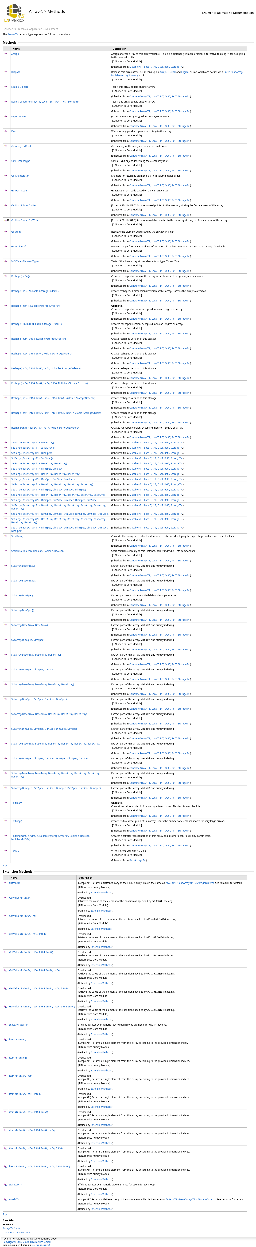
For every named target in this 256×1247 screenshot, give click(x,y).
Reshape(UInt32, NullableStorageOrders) (36, 324)
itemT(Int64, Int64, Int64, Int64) (28, 1112)
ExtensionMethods (101, 892)
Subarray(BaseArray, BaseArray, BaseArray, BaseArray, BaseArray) (49, 714)
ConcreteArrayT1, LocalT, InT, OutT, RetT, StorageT (159, 96)
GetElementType (20, 161)
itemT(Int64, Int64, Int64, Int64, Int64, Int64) (36, 1148)
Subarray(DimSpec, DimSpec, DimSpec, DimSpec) (39, 699)
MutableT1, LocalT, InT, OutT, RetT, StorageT (155, 66)
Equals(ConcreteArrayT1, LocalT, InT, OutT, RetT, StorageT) (45, 101)
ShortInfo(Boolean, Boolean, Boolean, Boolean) (37, 551)
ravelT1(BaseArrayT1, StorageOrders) (190, 883)
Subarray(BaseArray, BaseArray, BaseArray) (36, 654)
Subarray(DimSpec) (22, 595)
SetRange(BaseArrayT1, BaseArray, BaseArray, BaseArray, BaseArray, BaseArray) (58, 494)
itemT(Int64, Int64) (21, 1075)
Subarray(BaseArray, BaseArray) (29, 625)
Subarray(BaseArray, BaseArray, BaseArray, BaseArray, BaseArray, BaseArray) (55, 743)
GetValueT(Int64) (20, 897)
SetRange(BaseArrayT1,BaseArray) (33, 447)
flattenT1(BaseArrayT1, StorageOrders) (190, 1199)
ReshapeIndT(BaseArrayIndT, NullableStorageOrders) (45, 427)
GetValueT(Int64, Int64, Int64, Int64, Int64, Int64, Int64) (42, 1006)
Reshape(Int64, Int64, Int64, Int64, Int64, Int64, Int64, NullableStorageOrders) (56, 412)
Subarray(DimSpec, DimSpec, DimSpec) (33, 669)
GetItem (16, 231)
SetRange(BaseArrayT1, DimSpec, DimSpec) (37, 468)
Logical (185, 72)
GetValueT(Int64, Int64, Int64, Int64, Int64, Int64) (38, 988)
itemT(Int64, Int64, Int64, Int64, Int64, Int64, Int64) (39, 1166)
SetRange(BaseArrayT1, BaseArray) (32, 442)
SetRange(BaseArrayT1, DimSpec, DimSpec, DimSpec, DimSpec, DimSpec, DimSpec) (59, 513)
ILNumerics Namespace (16, 1232)
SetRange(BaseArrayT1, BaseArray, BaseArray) (39, 463)
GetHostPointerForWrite (25, 220)
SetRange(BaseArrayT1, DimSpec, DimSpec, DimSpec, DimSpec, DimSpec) (54, 500)
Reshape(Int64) (20, 276)
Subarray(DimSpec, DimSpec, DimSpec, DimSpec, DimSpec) (44, 728)
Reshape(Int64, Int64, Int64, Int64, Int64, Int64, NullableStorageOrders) (53, 398)
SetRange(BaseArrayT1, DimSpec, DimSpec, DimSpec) (43, 479)
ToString (16, 821)
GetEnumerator (20, 175)
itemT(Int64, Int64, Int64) (25, 1093)
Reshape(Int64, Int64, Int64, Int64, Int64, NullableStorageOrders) (49, 383)
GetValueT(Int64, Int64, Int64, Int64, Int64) (34, 970)
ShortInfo (17, 536)
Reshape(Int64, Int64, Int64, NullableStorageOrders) (42, 353)
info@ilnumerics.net (41, 1245)
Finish (14, 131)
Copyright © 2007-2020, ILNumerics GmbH (27, 1242)
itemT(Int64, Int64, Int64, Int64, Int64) (32, 1130)
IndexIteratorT (19, 1024)
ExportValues (18, 116)
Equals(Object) (19, 86)
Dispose (15, 72)
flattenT (15, 883)
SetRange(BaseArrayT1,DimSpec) (32, 458)
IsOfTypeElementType (25, 261)
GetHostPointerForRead (24, 205)
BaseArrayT (137, 860)
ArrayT (13, 34)
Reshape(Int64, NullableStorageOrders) (35, 291)
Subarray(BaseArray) (23, 565)
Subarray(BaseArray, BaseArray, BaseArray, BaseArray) (42, 684)
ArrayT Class (11, 1228)
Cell (173, 72)
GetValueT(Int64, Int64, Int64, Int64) (31, 952)
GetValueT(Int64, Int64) (23, 915)
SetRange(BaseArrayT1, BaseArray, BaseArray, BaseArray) (45, 473)
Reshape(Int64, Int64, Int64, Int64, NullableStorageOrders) (45, 368)
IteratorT (15, 1184)
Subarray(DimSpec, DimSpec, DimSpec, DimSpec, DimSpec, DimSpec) (50, 758)
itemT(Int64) (17, 1039)
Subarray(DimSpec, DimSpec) (27, 639)
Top (5, 865)
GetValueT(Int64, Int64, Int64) (27, 934)
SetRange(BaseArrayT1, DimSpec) (31, 453)
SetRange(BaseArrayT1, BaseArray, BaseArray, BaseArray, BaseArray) (52, 484)
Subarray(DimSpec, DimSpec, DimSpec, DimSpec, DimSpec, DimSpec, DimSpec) (56, 788)
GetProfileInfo (19, 246)
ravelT (14, 1199)
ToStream (16, 802)
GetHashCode (19, 190)
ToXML (15, 850)
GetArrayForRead (21, 146)
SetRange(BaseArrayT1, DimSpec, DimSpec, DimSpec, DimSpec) (48, 489)
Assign (15, 53)
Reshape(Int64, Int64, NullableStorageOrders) (38, 338)
